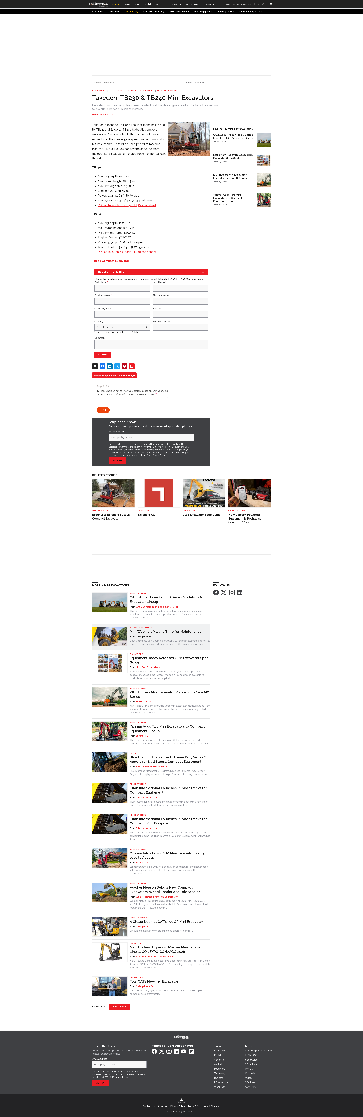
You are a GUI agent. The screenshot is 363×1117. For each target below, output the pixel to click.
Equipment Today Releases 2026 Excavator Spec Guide (233, 156)
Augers (134, 753)
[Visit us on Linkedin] (239, 592)
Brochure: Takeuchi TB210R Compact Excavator (111, 516)
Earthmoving (117, 90)
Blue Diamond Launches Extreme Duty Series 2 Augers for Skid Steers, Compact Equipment (168, 759)
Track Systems (138, 784)
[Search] (263, 4)
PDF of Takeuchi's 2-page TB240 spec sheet (127, 252)
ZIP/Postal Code (162, 321)
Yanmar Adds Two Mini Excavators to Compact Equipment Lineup (227, 198)
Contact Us (149, 1106)
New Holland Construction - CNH (154, 956)
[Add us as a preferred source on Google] (132, 366)
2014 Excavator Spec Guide (202, 514)
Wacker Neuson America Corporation (157, 896)
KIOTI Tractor (143, 701)
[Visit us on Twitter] (224, 592)
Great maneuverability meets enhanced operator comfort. (161, 930)
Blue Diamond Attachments (151, 766)
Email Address (103, 295)
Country (99, 321)
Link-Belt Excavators (148, 667)
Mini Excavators (167, 90)
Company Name (103, 308)
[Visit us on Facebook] (216, 592)
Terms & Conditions (198, 1106)
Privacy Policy (159, 455)
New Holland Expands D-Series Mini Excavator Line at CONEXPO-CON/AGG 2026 (167, 949)
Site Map (215, 1106)
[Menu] (271, 4)
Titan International (147, 797)
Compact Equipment (141, 90)
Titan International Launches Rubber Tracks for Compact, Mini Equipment (168, 821)
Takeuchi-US (105, 114)
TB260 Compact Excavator (110, 261)
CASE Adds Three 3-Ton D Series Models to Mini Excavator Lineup (233, 136)
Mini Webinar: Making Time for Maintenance (165, 631)
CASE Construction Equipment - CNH (157, 606)
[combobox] (136, 82)
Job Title (158, 308)
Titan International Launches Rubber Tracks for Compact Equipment (168, 790)
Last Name (159, 282)
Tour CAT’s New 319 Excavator (154, 981)
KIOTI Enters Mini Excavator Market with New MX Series (230, 176)
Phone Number (161, 295)
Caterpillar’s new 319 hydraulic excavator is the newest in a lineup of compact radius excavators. (166, 992)
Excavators (189, 511)
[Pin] (124, 366)
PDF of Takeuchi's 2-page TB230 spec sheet (127, 205)
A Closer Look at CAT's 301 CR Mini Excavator (166, 922)
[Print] (95, 366)
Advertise (162, 1106)
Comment (99, 338)
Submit (103, 354)
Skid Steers (144, 511)
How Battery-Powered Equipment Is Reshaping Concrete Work (245, 518)
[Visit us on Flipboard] (191, 1051)
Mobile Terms (140, 455)
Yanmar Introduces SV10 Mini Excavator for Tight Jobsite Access (169, 855)
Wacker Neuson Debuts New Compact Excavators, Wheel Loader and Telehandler (165, 889)
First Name (101, 282)
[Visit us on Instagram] (232, 592)
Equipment (99, 90)
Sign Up (118, 460)
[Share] (102, 366)
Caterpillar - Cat (145, 926)
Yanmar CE (142, 735)
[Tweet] (117, 366)
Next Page (119, 1006)
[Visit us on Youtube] (183, 1051)
